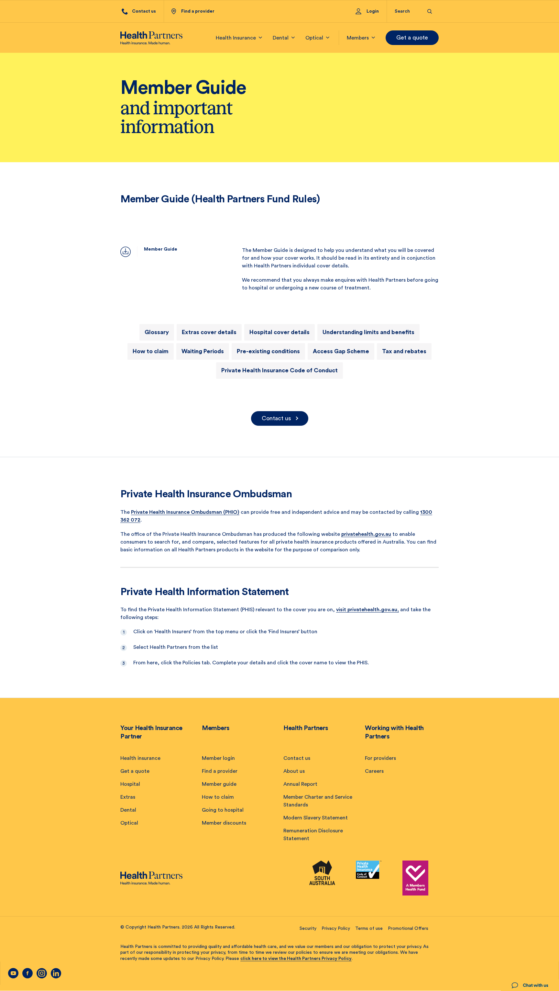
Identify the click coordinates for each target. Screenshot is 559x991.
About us (294, 771)
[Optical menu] (327, 37)
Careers (374, 771)
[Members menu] (373, 37)
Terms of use (369, 928)
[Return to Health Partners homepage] (151, 37)
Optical (129, 823)
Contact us (276, 418)
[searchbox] (407, 11)
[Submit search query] (429, 11)
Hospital (130, 784)
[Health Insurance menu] (260, 37)
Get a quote (412, 37)
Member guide (219, 784)
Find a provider (219, 771)
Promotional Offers (408, 928)
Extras (127, 797)
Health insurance (140, 758)
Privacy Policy (336, 928)
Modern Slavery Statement (315, 817)
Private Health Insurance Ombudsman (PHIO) (185, 512)
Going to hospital (223, 810)
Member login (218, 758)
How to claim (218, 797)
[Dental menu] (293, 37)
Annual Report (300, 784)
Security (308, 928)
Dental (128, 810)
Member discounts (224, 823)
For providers (380, 758)
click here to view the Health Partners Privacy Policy (296, 958)
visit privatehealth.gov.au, (367, 609)
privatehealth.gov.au (366, 534)
